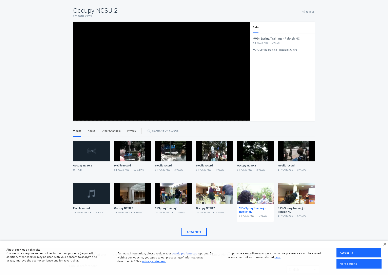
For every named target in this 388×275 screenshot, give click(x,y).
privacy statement (154, 261)
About (91, 131)
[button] (385, 244)
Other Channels (111, 131)
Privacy (131, 131)
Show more (194, 231)
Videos (77, 131)
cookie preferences (184, 253)
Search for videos (165, 130)
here (278, 257)
